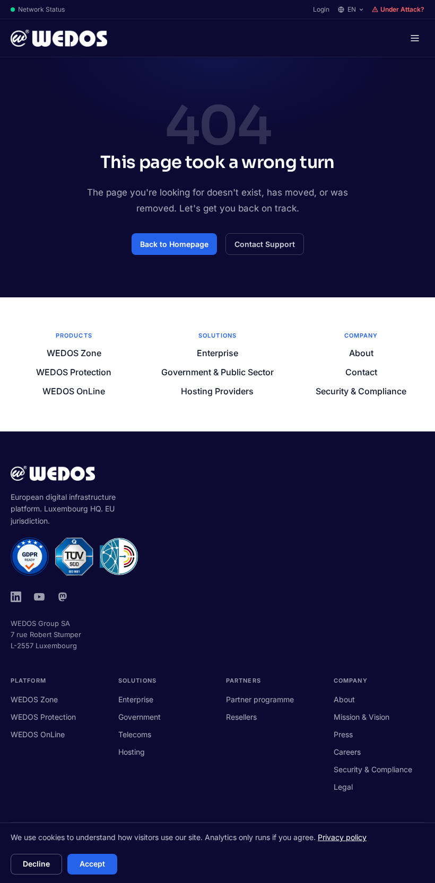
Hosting (131, 751)
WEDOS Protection (73, 372)
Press (343, 734)
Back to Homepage (174, 244)
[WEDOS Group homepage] (59, 38)
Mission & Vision (361, 716)
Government (139, 716)
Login (321, 9)
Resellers (241, 716)
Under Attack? (402, 9)
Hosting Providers (217, 391)
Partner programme (260, 699)
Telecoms (134, 734)
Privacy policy (342, 837)
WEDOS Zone (74, 353)
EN (351, 9)
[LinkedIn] (16, 596)
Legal (343, 786)
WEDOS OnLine (73, 391)
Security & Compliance (361, 391)
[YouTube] (39, 596)
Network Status (41, 9)
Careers (347, 751)
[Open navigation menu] (414, 38)
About (361, 353)
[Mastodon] (62, 596)
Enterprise (217, 353)
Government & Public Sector (217, 372)
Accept (92, 863)
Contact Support (264, 244)
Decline (36, 863)
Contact (361, 372)
